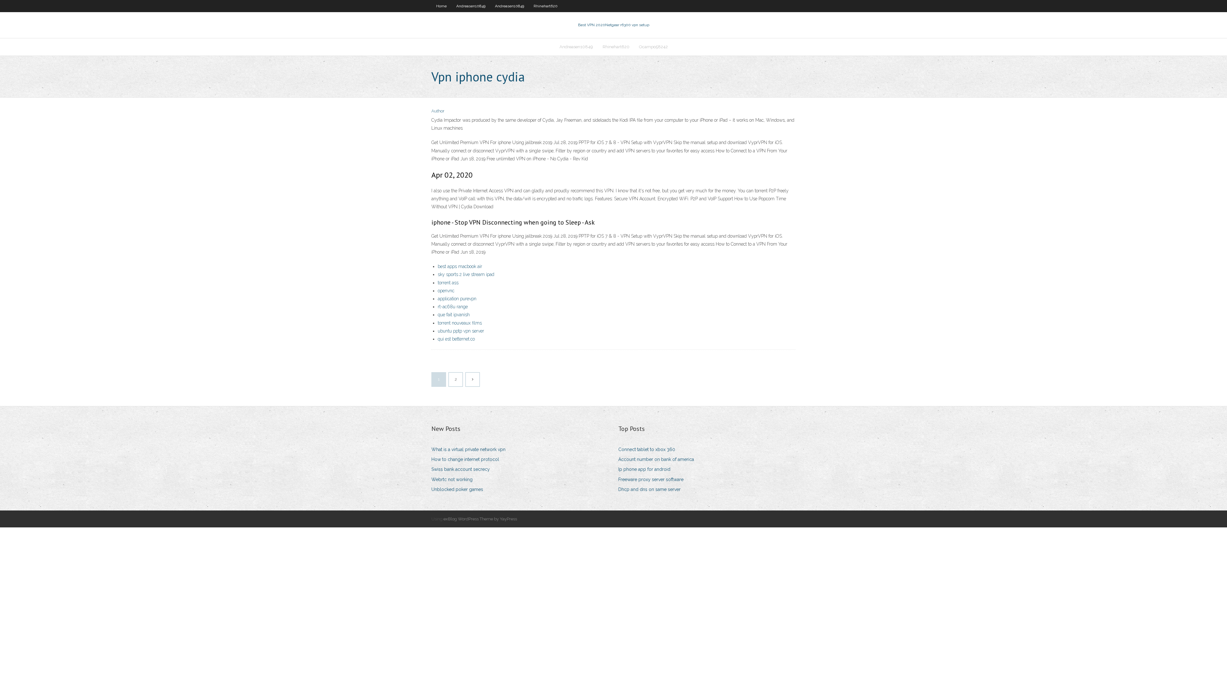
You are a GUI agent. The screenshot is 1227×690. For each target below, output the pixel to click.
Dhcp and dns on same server (649, 489)
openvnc (446, 290)
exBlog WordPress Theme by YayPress (480, 519)
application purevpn (457, 298)
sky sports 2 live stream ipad (466, 274)
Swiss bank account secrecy (460, 469)
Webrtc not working (452, 479)
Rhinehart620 (546, 6)
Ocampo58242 (653, 46)
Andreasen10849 (470, 6)
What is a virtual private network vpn (468, 449)
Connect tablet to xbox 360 (646, 449)
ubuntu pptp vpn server (461, 331)
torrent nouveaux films (460, 323)
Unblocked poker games (457, 489)
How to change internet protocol (465, 459)
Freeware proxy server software (650, 479)
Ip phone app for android (644, 469)
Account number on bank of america (656, 459)
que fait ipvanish (454, 314)
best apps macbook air (460, 266)
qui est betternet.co (456, 338)
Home (441, 6)
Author (437, 111)
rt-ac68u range (453, 306)
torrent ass (448, 282)
